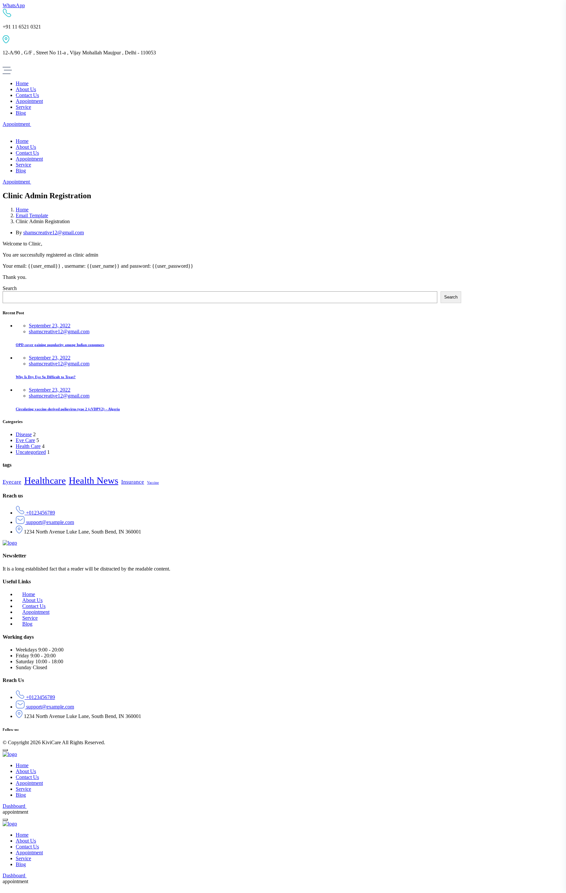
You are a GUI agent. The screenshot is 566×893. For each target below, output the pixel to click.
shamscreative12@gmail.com (53, 232)
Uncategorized (31, 452)
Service (30, 618)
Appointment (35, 612)
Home (22, 209)
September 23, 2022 (49, 325)
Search (10, 288)
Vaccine (153, 482)
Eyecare (12, 482)
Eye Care (25, 440)
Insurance (132, 482)
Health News (93, 480)
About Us (32, 600)
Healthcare (45, 480)
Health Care (28, 446)
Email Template (32, 215)
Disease (24, 434)
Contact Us (34, 606)
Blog (27, 624)
